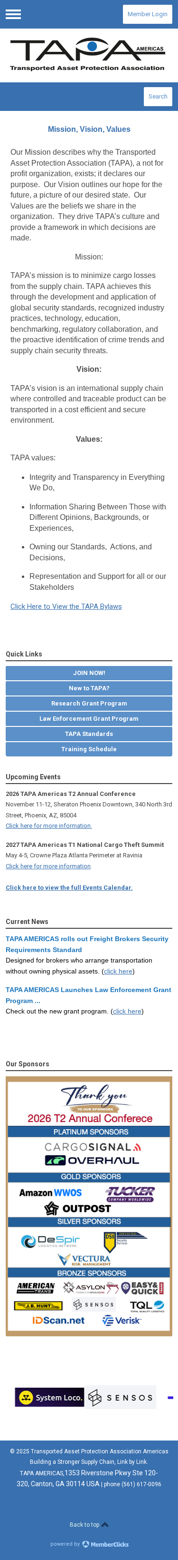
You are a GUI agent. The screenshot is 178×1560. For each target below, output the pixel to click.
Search (158, 96)
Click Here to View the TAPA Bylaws (66, 606)
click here (118, 971)
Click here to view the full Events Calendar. (69, 887)
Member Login (148, 14)
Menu (13, 14)
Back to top (85, 1524)
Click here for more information (48, 866)
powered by (65, 1544)
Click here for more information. (49, 825)
